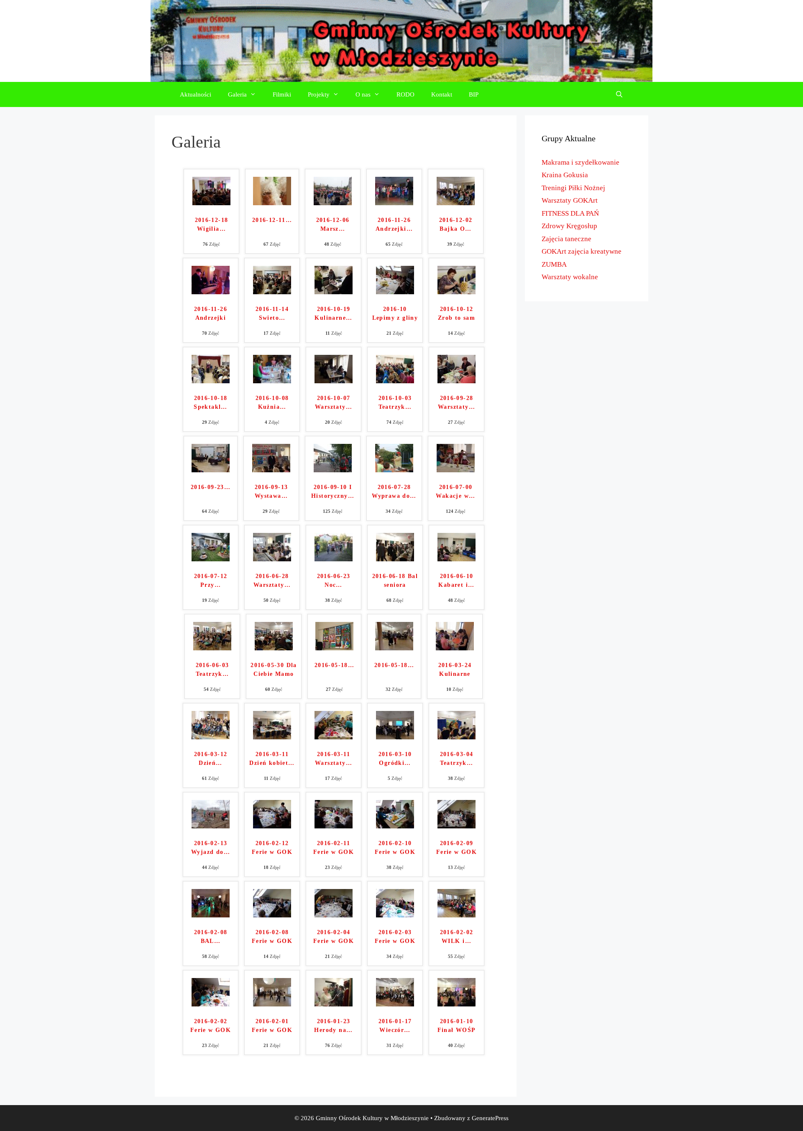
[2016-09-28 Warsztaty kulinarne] (456, 381)
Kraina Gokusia (565, 175)
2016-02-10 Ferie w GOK (395, 847)
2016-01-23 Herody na (333, 1025)
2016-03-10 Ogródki (395, 758)
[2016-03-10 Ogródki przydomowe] (395, 737)
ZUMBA (554, 264)
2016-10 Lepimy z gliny (395, 313)
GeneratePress (490, 1118)
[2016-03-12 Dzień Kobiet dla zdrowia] (211, 737)
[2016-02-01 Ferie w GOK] (272, 1004)
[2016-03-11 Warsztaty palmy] (334, 737)
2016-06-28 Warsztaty (272, 580)
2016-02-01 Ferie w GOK (272, 1025)
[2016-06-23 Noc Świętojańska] (334, 559)
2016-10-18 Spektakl (211, 402)
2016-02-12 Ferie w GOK (272, 847)
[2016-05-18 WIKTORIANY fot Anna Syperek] (334, 648)
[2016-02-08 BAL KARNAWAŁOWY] (211, 915)
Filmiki (282, 94)
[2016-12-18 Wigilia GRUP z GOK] (211, 203)
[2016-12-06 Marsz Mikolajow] (333, 203)
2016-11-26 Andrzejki (394, 224)
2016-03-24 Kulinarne (455, 669)
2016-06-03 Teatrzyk (212, 669)
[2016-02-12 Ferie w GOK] (272, 826)
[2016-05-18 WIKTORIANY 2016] (394, 648)
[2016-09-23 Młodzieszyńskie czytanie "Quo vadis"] (211, 470)
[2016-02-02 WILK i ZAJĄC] (456, 915)
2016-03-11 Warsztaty (333, 758)
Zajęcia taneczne (566, 239)
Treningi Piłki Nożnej (573, 188)
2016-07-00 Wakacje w (455, 491)
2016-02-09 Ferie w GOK (456, 847)
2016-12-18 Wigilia (211, 224)
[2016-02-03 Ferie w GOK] (395, 915)
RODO (405, 94)
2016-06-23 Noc (333, 580)
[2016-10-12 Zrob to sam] (456, 292)
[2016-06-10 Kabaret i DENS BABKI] (456, 559)
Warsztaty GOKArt (570, 200)
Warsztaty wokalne (570, 277)
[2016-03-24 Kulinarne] (455, 648)
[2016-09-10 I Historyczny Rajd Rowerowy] (333, 470)
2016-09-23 (210, 487)
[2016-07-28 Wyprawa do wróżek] (394, 470)
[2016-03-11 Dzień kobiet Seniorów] (272, 737)
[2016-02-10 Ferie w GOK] (395, 826)
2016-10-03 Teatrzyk (395, 402)
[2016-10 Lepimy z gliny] (395, 292)
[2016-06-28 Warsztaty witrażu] (272, 559)
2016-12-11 (272, 220)
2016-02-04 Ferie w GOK (333, 936)
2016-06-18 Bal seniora (395, 580)
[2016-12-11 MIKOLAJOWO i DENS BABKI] (272, 203)
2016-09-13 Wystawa (271, 491)
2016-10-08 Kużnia (272, 402)
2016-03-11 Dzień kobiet (271, 758)
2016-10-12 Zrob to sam (456, 313)
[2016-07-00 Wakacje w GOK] (456, 470)
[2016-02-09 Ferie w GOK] (456, 826)
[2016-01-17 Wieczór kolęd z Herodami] (395, 1004)
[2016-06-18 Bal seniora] (395, 559)
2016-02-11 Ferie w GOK (333, 847)
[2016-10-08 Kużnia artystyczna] (272, 381)
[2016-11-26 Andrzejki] (211, 292)
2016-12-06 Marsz (333, 224)
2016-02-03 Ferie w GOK (395, 936)
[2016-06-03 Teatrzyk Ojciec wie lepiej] (212, 648)
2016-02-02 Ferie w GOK (210, 1025)
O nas (363, 94)
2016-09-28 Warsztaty (456, 402)
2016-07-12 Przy (211, 580)
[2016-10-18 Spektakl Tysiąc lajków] (211, 381)
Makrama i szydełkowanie (580, 162)
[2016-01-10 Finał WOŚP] (456, 1004)
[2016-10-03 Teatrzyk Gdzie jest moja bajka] (395, 381)
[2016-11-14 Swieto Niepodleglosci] (272, 292)
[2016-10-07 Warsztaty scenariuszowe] (334, 381)
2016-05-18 (334, 665)
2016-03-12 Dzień (211, 758)
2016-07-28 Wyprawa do (394, 491)
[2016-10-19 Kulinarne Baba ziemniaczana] (334, 292)
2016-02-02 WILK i (456, 936)
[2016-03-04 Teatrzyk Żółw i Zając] (456, 737)
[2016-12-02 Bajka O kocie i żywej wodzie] (456, 203)
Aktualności (195, 94)
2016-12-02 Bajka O (456, 224)
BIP (473, 94)
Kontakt (441, 94)
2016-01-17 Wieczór (395, 1025)
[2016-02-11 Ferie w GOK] (334, 826)
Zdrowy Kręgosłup (569, 226)
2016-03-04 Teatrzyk (456, 758)
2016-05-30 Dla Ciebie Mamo (274, 669)
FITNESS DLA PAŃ (570, 213)
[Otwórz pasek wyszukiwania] (619, 94)
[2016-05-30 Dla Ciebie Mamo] (274, 648)
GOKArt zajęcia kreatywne (581, 251)
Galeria (237, 94)
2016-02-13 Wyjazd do (210, 847)
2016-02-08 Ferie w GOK (272, 936)
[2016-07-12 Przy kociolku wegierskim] (211, 559)
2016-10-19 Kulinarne (333, 313)
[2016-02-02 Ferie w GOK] (211, 1004)
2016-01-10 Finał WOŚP (456, 1025)
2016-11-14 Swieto (272, 313)
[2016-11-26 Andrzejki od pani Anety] (394, 203)
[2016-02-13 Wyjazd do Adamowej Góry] (211, 826)
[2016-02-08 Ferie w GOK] (272, 915)
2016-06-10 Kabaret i (456, 580)
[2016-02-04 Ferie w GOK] (334, 915)
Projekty (319, 94)
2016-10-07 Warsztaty (333, 402)
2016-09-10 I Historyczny (332, 491)
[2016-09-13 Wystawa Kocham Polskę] (271, 470)
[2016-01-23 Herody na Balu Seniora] (334, 1004)
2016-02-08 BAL (211, 936)
